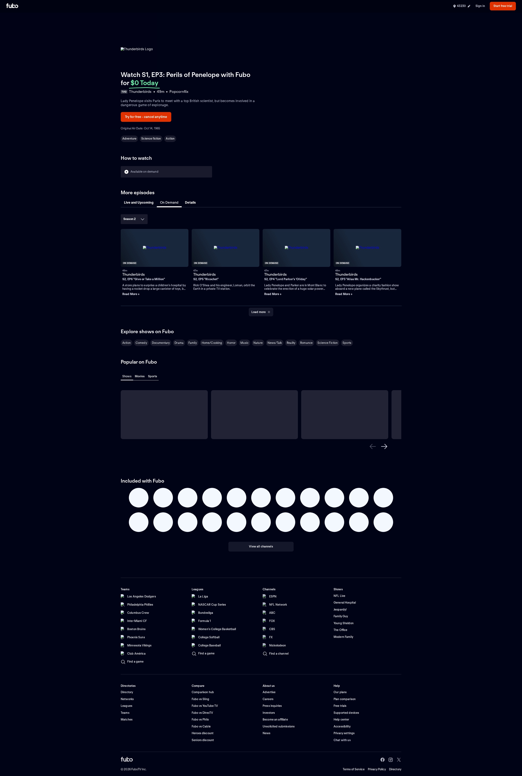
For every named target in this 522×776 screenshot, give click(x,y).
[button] (154, 294)
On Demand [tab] (169, 202)
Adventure (129, 138)
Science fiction (151, 138)
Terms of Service (354, 769)
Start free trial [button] (502, 6)
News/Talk (275, 342)
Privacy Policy (377, 769)
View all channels (261, 546)
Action (170, 138)
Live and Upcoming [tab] (139, 202)
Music (244, 342)
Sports (347, 342)
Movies (140, 376)
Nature (258, 342)
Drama (179, 342)
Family (192, 342)
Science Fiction (327, 342)
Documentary (161, 342)
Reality (291, 342)
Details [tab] (190, 202)
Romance (306, 342)
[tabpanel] (261, 263)
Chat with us (342, 740)
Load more (258, 312)
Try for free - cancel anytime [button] (146, 117)
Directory (395, 769)
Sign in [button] (480, 6)
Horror (231, 342)
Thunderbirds (133, 274)
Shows (127, 376)
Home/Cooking (212, 342)
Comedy (141, 342)
